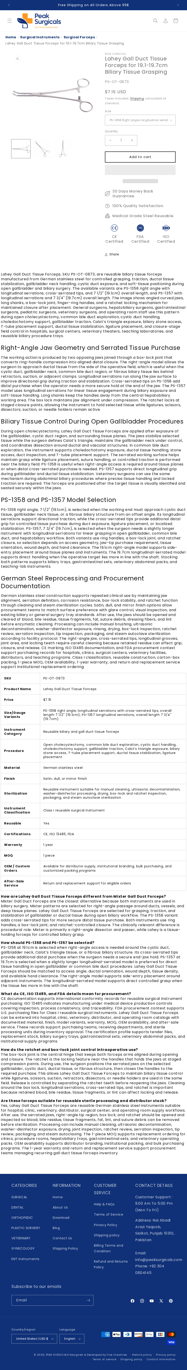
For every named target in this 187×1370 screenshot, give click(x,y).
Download (61, 1217)
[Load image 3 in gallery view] (63, 148)
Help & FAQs (104, 1204)
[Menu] (10, 21)
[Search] (156, 21)
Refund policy (142, 1355)
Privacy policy (166, 1355)
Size (108, 111)
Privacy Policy (105, 1225)
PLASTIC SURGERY (25, 1228)
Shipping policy (107, 1235)
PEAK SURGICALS (57, 1355)
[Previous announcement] (9, 5)
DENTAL (17, 1207)
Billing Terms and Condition (108, 1248)
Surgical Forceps (79, 37)
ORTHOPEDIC (22, 1217)
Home (10, 37)
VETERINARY (21, 1238)
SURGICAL (19, 1197)
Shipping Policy (65, 1248)
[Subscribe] (88, 1300)
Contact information (161, 1359)
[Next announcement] (178, 5)
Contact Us (62, 1238)
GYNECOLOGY (23, 1248)
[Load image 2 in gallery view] (42, 148)
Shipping (137, 98)
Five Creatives (117, 1355)
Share (114, 254)
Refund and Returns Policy (111, 1264)
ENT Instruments (25, 1259)
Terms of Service (108, 1214)
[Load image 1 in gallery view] (20, 148)
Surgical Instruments (40, 37)
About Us (60, 1207)
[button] (140, 170)
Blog (56, 1228)
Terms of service (104, 1359)
